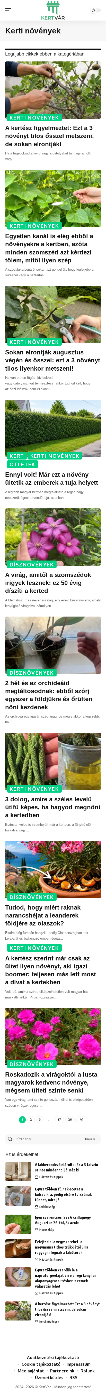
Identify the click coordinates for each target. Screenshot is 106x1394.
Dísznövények (32, 564)
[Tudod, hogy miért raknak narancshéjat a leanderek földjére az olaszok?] (53, 869)
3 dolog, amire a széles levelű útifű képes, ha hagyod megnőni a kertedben (52, 807)
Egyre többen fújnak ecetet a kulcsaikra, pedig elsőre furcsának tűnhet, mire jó (63, 1194)
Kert (17, 455)
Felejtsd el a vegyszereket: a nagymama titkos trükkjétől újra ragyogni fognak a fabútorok (61, 1247)
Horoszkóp (46, 1230)
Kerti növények (34, 117)
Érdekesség (47, 1207)
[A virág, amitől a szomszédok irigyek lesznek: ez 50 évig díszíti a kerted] (53, 537)
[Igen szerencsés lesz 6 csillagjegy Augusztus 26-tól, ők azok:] (18, 1224)
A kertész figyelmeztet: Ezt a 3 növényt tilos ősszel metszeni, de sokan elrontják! (49, 135)
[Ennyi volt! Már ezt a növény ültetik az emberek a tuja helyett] (53, 428)
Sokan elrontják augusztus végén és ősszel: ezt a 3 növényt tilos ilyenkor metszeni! (52, 360)
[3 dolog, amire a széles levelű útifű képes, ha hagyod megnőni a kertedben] (53, 761)
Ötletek (23, 464)
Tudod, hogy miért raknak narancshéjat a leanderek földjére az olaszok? (43, 915)
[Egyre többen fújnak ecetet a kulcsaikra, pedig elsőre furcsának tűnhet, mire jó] (18, 1196)
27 (59, 1119)
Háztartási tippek (51, 1177)
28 (70, 1119)
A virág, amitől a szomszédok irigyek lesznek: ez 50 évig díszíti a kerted (48, 582)
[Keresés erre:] (47, 1139)
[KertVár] (53, 10)
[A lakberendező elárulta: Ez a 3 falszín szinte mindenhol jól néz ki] (18, 1171)
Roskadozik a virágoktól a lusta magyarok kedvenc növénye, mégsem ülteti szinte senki (51, 1082)
